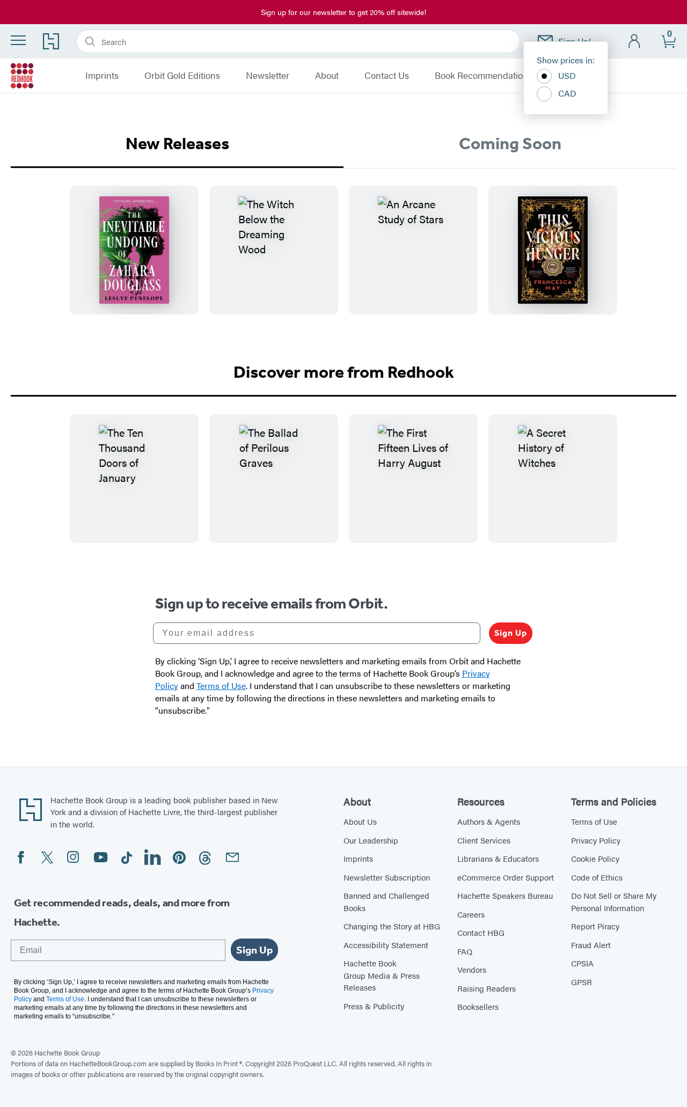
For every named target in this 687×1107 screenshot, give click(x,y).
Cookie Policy (595, 858)
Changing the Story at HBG (392, 926)
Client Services (483, 840)
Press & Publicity (374, 1005)
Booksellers (478, 1006)
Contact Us (386, 76)
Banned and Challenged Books (386, 901)
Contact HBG (481, 932)
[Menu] (18, 40)
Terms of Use (594, 821)
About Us (360, 821)
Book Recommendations (483, 76)
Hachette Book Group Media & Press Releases (382, 975)
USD (567, 75)
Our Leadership (371, 840)
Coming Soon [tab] (510, 143)
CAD (567, 93)
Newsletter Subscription (387, 877)
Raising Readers (486, 988)
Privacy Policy (595, 840)
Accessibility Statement (386, 944)
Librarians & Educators (498, 858)
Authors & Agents (488, 821)
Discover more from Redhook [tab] (343, 372)
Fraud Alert (591, 944)
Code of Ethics (597, 877)
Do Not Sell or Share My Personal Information (613, 901)
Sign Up (510, 633)
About (327, 76)
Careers (471, 914)
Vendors (471, 969)
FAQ (464, 951)
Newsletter (267, 76)
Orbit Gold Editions (182, 76)
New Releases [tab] (177, 143)
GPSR (581, 981)
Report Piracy (595, 926)
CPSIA (582, 963)
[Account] (634, 41)
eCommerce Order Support (505, 877)
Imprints (102, 76)
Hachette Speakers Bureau (505, 895)
